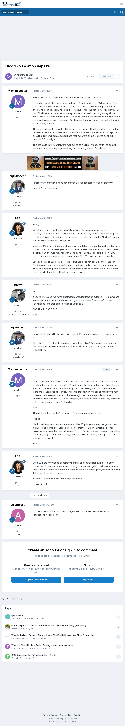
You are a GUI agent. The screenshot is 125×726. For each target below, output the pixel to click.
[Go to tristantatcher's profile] (7, 646)
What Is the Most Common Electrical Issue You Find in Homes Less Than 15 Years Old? (53, 635)
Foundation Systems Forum (42, 78)
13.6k (19, 311)
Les (17, 217)
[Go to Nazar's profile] (7, 626)
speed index (17, 615)
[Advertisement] (38, 39)
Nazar (14, 628)
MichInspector (25, 75)
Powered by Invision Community (62, 721)
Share (91, 76)
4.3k (19, 244)
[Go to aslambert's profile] (18, 515)
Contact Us (65, 715)
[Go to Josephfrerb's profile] (7, 616)
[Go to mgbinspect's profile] (18, 187)
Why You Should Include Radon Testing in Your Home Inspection (42, 645)
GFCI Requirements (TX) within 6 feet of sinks (33, 655)
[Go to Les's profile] (18, 229)
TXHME (14, 658)
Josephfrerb (17, 618)
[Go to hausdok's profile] (18, 295)
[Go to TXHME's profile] (7, 656)
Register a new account (36, 579)
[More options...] (117, 91)
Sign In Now (88, 579)
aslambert (18, 504)
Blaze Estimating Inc (20, 638)
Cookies (78, 715)
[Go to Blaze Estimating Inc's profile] (7, 636)
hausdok (17, 284)
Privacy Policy (50, 715)
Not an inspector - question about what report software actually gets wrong (48, 625)
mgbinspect (17, 176)
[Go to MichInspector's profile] (8, 76)
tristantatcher (17, 648)
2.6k (19, 202)
